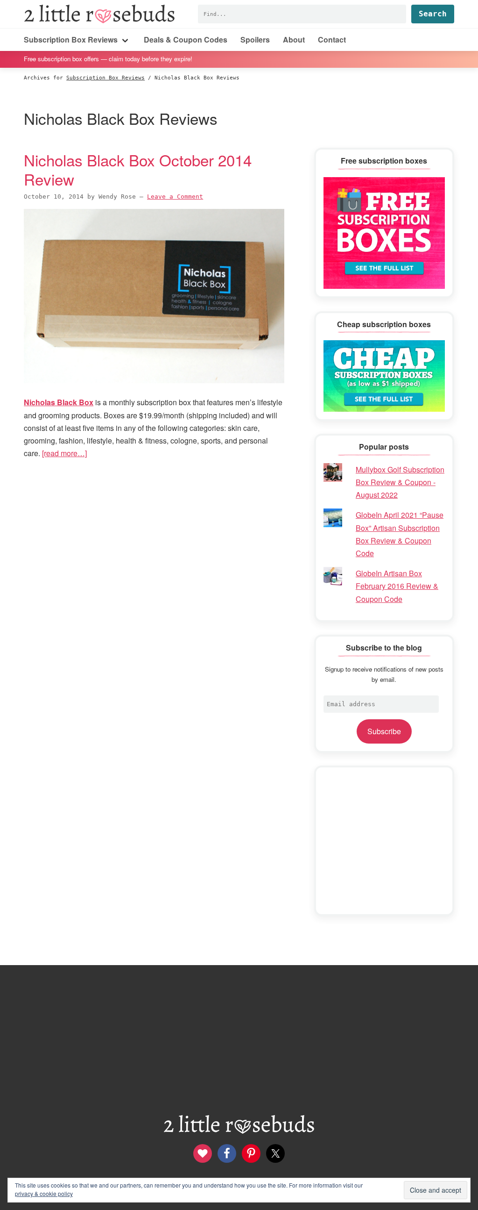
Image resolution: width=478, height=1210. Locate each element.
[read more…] (64, 453)
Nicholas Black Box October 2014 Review (138, 169)
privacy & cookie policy (44, 1193)
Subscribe (384, 731)
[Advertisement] (384, 840)
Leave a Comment (175, 196)
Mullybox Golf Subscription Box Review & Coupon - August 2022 (400, 482)
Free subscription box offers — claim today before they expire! (108, 58)
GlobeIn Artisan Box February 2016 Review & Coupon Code (397, 586)
